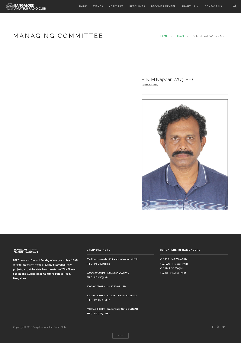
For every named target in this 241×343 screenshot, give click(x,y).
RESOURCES (137, 6)
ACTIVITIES (116, 6)
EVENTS (98, 6)
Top (120, 336)
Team (180, 36)
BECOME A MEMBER (163, 6)
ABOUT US (188, 6)
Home (164, 36)
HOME (83, 6)
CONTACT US (213, 6)
